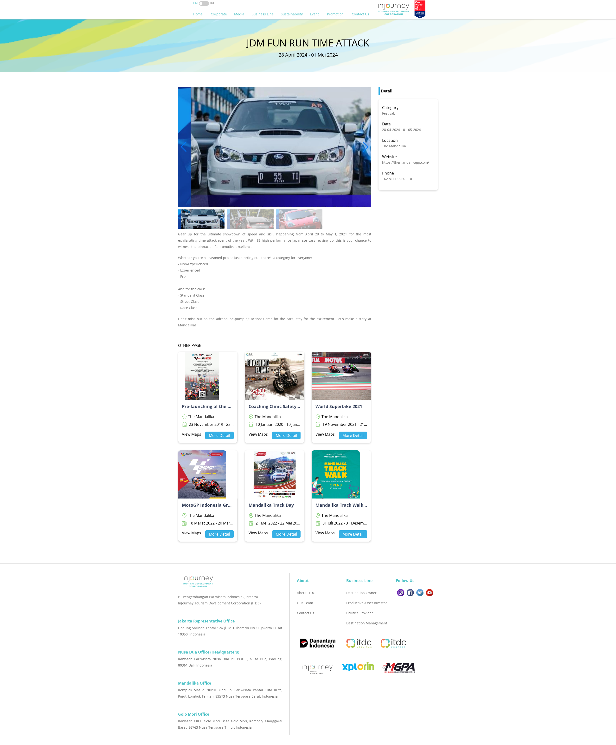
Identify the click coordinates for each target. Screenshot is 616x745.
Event (315, 14)
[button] (365, 147)
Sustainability (292, 14)
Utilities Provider (359, 613)
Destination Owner (361, 592)
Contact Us (361, 14)
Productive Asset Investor (366, 603)
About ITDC (306, 592)
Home (198, 14)
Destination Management (366, 623)
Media (239, 14)
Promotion (336, 14)
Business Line (262, 14)
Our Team (305, 603)
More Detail (219, 435)
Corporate (219, 14)
